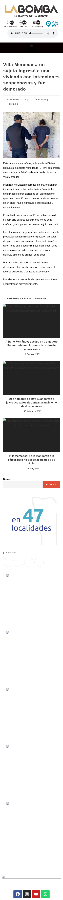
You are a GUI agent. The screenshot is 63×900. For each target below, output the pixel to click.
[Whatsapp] (45, 894)
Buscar (6, 479)
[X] (8, 562)
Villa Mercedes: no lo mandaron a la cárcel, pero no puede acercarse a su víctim (31, 460)
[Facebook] (18, 562)
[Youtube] (36, 894)
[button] (31, 48)
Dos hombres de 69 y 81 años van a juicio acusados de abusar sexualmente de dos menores (31, 402)
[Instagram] (28, 562)
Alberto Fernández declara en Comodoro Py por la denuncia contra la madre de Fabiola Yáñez (32, 345)
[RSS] (39, 562)
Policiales (12, 103)
